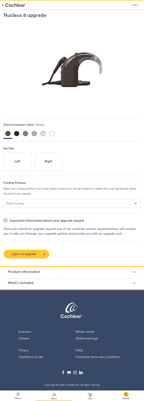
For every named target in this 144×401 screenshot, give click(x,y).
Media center (85, 332)
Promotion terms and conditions (98, 357)
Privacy (23, 350)
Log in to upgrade (23, 254)
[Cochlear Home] (13, 4)
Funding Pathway (15, 183)
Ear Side (9, 148)
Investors (24, 332)
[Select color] (16, 133)
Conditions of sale (30, 357)
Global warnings (87, 338)
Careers (23, 338)
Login (135, 5)
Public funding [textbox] (15, 203)
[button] (126, 395)
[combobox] (72, 203)
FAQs (79, 350)
